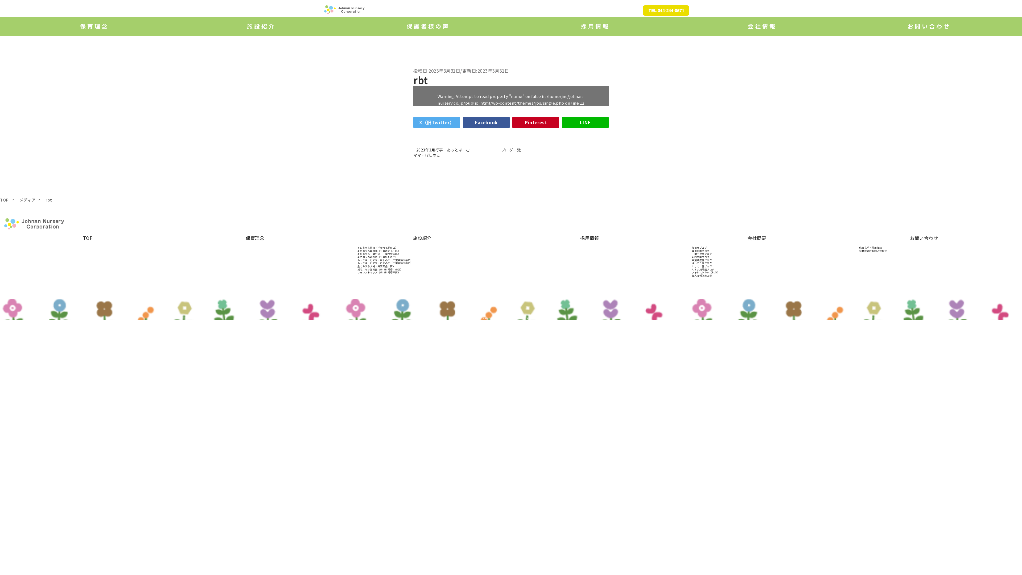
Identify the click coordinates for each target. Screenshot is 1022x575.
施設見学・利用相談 (870, 247)
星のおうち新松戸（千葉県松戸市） (377, 257)
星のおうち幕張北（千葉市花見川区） (379, 251)
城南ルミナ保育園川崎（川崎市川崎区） (380, 269)
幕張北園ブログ (701, 251)
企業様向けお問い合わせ (873, 251)
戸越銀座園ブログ (702, 260)
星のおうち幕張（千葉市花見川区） (377, 247)
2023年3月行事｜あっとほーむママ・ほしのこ (441, 152)
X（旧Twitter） (436, 122)
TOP (88, 238)
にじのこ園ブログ (702, 266)
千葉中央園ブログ (702, 254)
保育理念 (255, 238)
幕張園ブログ (699, 247)
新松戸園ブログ (701, 257)
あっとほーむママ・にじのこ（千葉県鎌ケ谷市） (385, 263)
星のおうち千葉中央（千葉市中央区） (379, 254)
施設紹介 (422, 238)
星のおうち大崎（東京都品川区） (376, 266)
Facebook (486, 122)
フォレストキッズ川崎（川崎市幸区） (379, 272)
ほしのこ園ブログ (702, 263)
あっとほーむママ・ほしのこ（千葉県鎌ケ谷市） (385, 260)
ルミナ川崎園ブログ (703, 269)
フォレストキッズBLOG (705, 272)
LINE (585, 122)
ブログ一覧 (511, 150)
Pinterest (536, 122)
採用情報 (589, 238)
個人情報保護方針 (702, 275)
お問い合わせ (924, 238)
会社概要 (756, 238)
